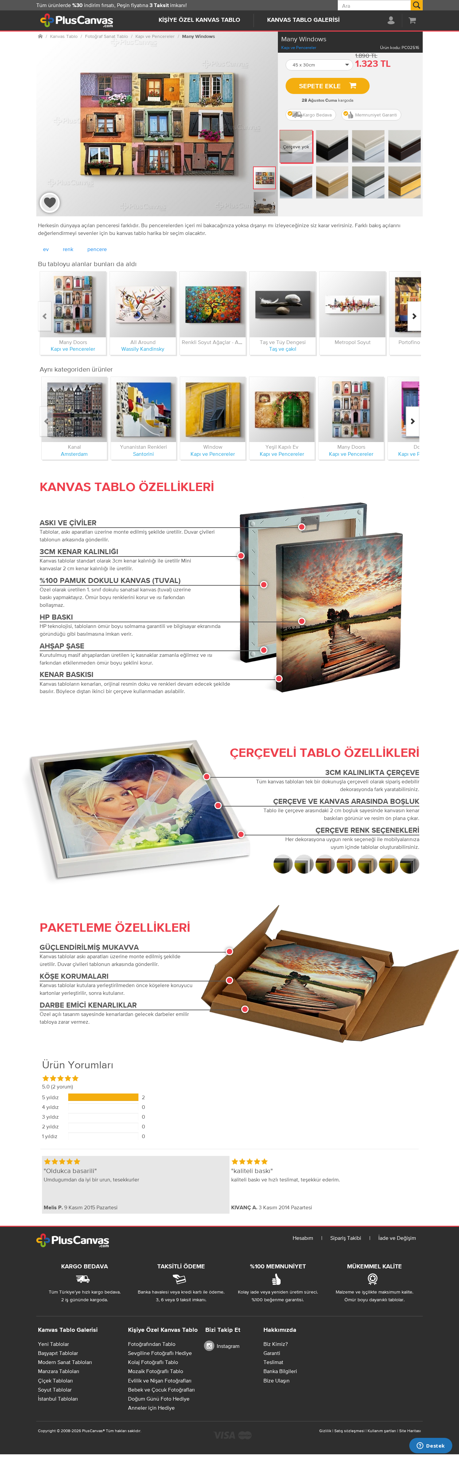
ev (46, 249)
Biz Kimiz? (275, 1344)
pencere (97, 249)
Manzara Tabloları (58, 1371)
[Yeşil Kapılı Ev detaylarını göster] (282, 409)
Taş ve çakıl (282, 349)
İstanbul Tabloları (58, 1399)
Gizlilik (325, 1430)
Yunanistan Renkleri (143, 447)
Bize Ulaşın (276, 1380)
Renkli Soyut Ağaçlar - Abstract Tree (224, 342)
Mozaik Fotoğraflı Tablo (155, 1371)
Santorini (143, 454)
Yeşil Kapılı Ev (281, 447)
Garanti (271, 1353)
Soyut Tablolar (55, 1390)
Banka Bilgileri (280, 1371)
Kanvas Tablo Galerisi (303, 20)
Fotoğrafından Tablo (151, 1344)
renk (68, 249)
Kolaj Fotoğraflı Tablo (153, 1362)
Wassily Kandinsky (142, 349)
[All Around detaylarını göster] (143, 304)
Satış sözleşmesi (349, 1430)
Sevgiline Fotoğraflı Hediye (160, 1353)
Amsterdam (74, 454)
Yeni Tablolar (53, 1344)
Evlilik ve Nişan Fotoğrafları (160, 1380)
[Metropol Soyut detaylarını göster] (352, 304)
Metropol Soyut (353, 342)
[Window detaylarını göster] (212, 409)
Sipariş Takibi (345, 1238)
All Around (143, 342)
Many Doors (73, 342)
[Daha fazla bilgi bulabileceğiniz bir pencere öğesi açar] (430, 1446)
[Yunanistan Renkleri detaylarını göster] (143, 409)
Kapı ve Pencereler (298, 47)
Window (212, 447)
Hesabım (303, 1238)
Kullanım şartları (382, 1430)
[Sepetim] (412, 20)
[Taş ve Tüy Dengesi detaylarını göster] (283, 304)
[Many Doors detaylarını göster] (73, 304)
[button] (319, 64)
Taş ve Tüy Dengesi (283, 342)
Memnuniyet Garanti (376, 114)
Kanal (74, 447)
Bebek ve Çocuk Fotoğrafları (161, 1390)
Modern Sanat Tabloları (65, 1362)
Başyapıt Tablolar (58, 1353)
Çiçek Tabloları (55, 1380)
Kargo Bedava (317, 114)
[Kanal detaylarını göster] (74, 409)
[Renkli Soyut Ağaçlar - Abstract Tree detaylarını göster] (213, 304)
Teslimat (273, 1362)
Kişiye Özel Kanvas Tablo (199, 20)
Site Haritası (410, 1430)
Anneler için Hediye (151, 1408)
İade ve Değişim (397, 1238)
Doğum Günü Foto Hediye (159, 1399)
